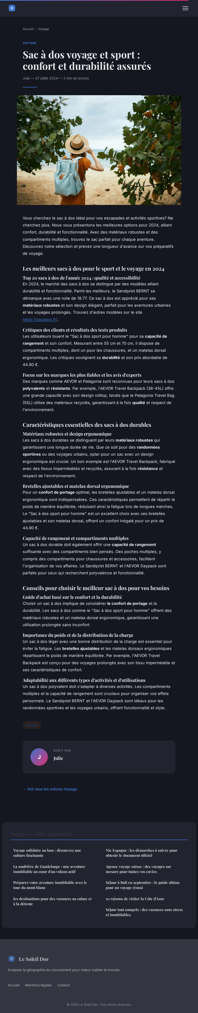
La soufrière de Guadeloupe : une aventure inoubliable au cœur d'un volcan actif (49, 869)
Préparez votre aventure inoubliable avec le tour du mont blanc (50, 885)
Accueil (28, 29)
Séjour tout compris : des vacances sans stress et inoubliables (144, 912)
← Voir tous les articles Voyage (50, 789)
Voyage (43, 29)
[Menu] (185, 8)
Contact (63, 985)
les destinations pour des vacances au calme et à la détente (52, 901)
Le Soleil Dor (34, 958)
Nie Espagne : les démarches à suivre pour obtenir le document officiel (141, 853)
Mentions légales (38, 985)
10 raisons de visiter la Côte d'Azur (135, 898)
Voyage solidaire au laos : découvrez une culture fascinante (47, 853)
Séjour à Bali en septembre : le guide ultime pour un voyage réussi (143, 885)
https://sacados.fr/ (40, 319)
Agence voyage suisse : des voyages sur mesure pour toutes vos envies (138, 869)
